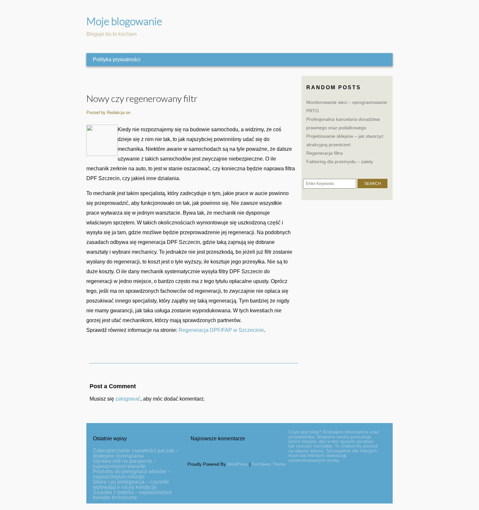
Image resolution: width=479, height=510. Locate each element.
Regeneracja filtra (324, 153)
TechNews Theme (268, 464)
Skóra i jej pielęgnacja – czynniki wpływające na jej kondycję (131, 484)
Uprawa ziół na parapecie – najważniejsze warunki (124, 463)
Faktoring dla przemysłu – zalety (339, 161)
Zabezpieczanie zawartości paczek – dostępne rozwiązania (135, 453)
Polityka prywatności (116, 59)
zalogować (127, 399)
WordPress (237, 464)
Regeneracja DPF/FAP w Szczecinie (221, 330)
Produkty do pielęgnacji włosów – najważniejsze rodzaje (131, 474)
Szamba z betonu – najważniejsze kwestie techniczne (132, 494)
